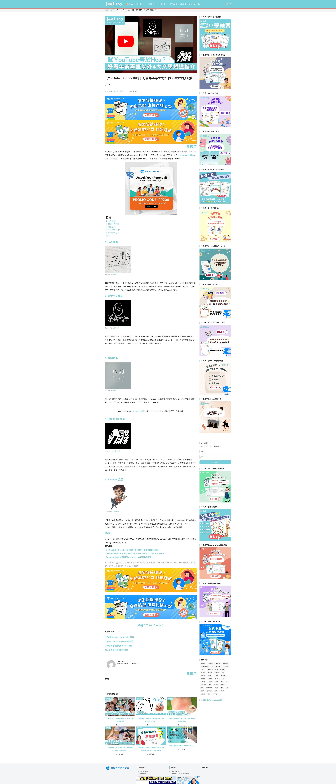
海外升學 (216, 684)
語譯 (216, 691)
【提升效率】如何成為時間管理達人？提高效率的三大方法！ (150, 720)
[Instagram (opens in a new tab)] (230, 4)
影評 (222, 681)
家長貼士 (217, 678)
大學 (223, 672)
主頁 (106, 10)
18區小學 (217, 663)
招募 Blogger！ (143, 773)
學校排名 (223, 675)
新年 (210, 684)
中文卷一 (203, 672)
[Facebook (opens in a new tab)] (226, 4)
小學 (223, 678)
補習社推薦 (209, 691)
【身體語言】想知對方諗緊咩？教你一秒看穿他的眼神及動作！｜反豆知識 (150, 749)
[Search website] (199, 4)
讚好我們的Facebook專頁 (212, 700)
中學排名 (222, 669)
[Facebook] (195, 147)
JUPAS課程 (210, 669)
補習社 (202, 691)
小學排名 (203, 681)
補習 (227, 688)
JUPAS (202, 669)
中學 (216, 669)
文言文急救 (203, 684)
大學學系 (203, 675)
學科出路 (210, 678)
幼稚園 (216, 681)
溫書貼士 (223, 684)
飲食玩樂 (215, 694)
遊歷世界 (203, 694)
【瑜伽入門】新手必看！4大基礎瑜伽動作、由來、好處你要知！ (119, 749)
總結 (108, 236)
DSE (212, 666)
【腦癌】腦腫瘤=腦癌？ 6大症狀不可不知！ (182, 745)
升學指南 (217, 672)
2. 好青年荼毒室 (112, 224)
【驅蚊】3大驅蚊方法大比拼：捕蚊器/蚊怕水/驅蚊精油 (181, 720)
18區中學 (210, 663)
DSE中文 (218, 666)
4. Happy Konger (113, 230)
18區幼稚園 (225, 663)
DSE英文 (226, 666)
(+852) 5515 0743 (175, 771)
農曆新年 (222, 691)
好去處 (216, 675)
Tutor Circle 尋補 (186, 155)
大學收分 (210, 675)
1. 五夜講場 (111, 221)
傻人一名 (108, 91)
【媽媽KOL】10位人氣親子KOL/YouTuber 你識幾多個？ (120, 720)
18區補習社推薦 (204, 666)
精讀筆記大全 (209, 688)
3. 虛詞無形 (111, 227)
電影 (209, 694)
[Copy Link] (188, 147)
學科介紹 (203, 678)
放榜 (227, 681)
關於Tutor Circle (144, 771)
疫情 (202, 688)
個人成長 (210, 672)
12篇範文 (203, 663)
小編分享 (112, 10)
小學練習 (210, 681)
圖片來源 (113, 274)
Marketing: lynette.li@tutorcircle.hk (180, 773)
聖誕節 (216, 688)
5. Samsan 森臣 (113, 233)
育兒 (222, 688)
